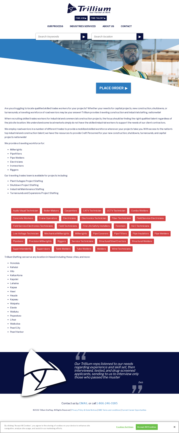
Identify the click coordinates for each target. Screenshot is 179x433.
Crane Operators (48, 218)
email (83, 403)
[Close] (174, 427)
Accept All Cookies (146, 427)
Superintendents (22, 249)
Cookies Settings (124, 427)
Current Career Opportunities (134, 410)
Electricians (69, 218)
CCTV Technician (116, 210)
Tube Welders (83, 249)
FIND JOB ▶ (81, 18)
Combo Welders (139, 210)
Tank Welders (63, 249)
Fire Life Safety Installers (96, 226)
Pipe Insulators (141, 233)
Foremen (120, 226)
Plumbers (18, 241)
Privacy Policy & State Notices (84, 410)
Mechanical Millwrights (56, 233)
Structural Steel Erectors (112, 241)
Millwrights (81, 233)
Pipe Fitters (120, 233)
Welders (101, 249)
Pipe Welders (162, 233)
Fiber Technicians (121, 218)
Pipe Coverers (100, 233)
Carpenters (71, 210)
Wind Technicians (121, 249)
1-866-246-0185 (107, 403)
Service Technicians (82, 241)
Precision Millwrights (40, 241)
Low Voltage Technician (26, 233)
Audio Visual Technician (25, 210)
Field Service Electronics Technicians (33, 226)
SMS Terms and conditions (109, 410)
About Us (108, 26)
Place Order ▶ (113, 88)
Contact (126, 26)
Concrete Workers (23, 218)
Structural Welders (142, 241)
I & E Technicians (140, 226)
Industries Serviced (83, 26)
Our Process (55, 26)
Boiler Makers (51, 210)
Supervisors (43, 249)
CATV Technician (92, 210)
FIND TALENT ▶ (98, 18)
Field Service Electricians (150, 218)
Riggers (61, 241)
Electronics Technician (94, 218)
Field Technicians (68, 226)
